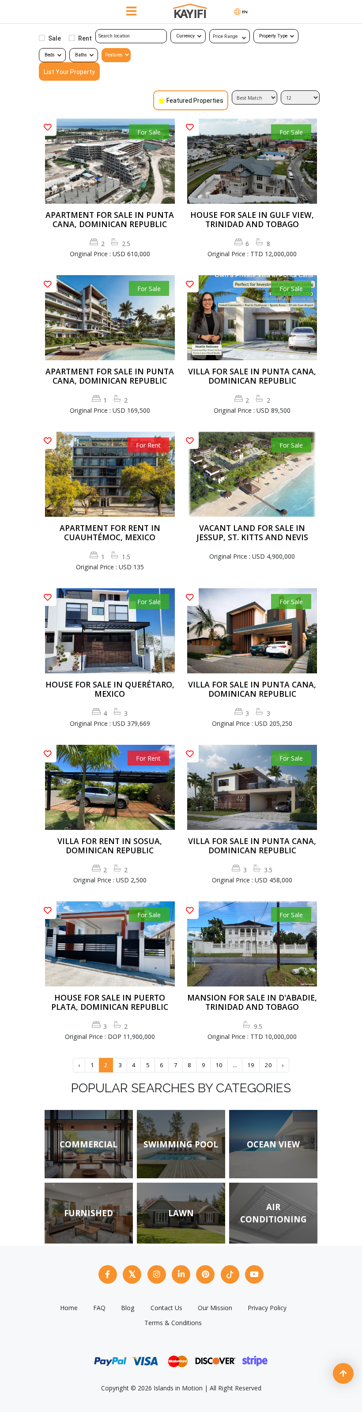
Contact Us (166, 1308)
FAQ (99, 1308)
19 (250, 1065)
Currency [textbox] (185, 36)
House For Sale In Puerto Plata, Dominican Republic (109, 1002)
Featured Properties (194, 100)
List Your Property (69, 71)
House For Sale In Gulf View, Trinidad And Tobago (252, 219)
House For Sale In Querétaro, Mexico (109, 689)
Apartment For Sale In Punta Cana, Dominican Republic (109, 219)
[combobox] (188, 36)
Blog (128, 1308)
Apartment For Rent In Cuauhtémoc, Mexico (110, 532)
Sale (54, 38)
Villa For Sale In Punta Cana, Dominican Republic (252, 376)
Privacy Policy (267, 1308)
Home (69, 1308)
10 (218, 1065)
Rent (85, 38)
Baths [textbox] (81, 55)
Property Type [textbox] (273, 36)
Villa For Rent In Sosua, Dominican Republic (109, 846)
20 (268, 1065)
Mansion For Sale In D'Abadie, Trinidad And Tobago (252, 1002)
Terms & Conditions (173, 1323)
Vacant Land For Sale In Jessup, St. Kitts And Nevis (252, 532)
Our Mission (215, 1308)
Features (114, 55)
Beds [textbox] (50, 55)
